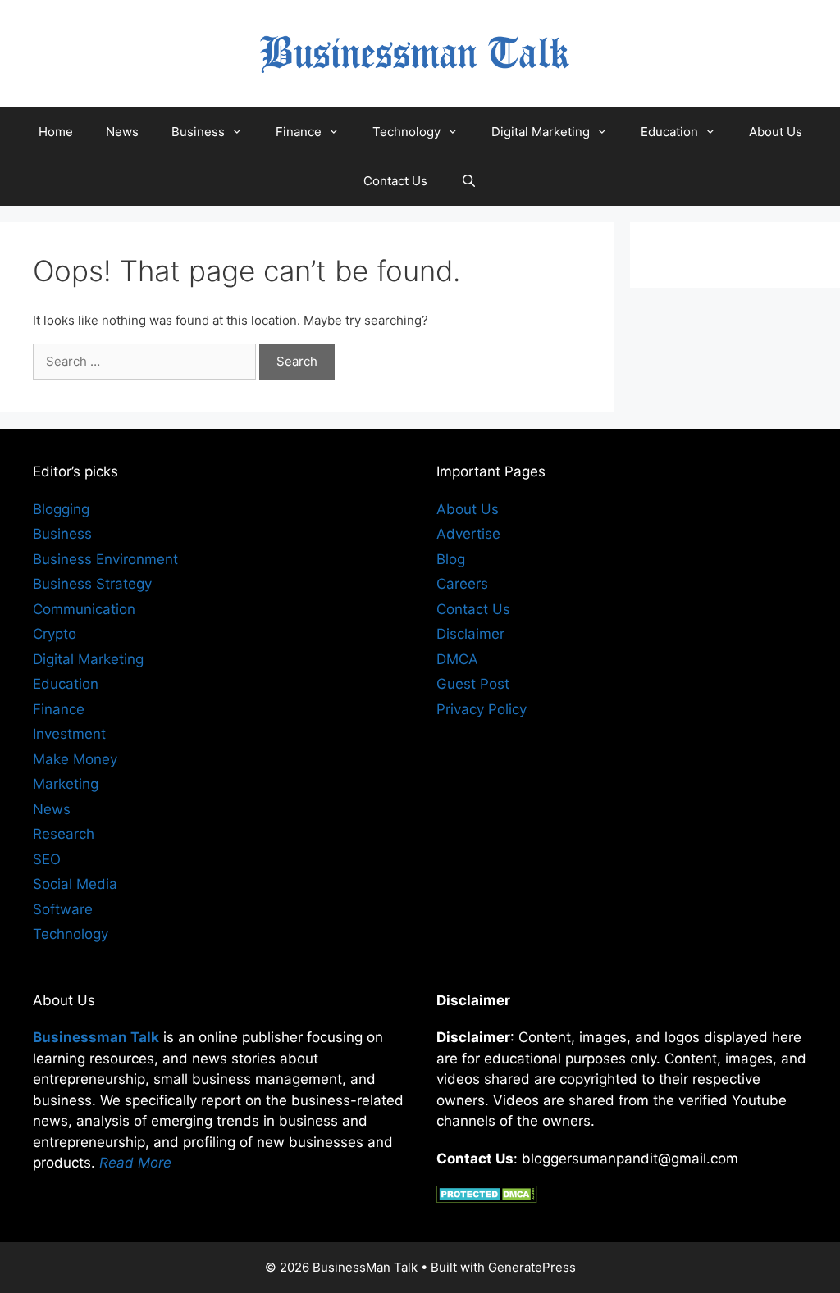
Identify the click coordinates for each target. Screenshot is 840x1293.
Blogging (61, 509)
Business (198, 131)
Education (669, 131)
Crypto (54, 634)
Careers (462, 584)
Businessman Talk (96, 1037)
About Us (775, 131)
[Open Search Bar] (468, 181)
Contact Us (395, 181)
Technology (406, 131)
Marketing (65, 784)
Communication (84, 609)
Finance (299, 131)
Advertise (468, 534)
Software (63, 909)
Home (56, 131)
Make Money (75, 759)
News (122, 131)
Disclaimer (470, 634)
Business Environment (105, 559)
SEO (47, 859)
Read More (135, 1162)
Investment (69, 734)
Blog (450, 559)
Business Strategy (92, 584)
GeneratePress (532, 1267)
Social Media (75, 884)
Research (63, 834)
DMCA (457, 659)
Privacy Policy (481, 709)
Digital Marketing (540, 131)
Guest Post (472, 684)
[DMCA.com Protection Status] (486, 1198)
